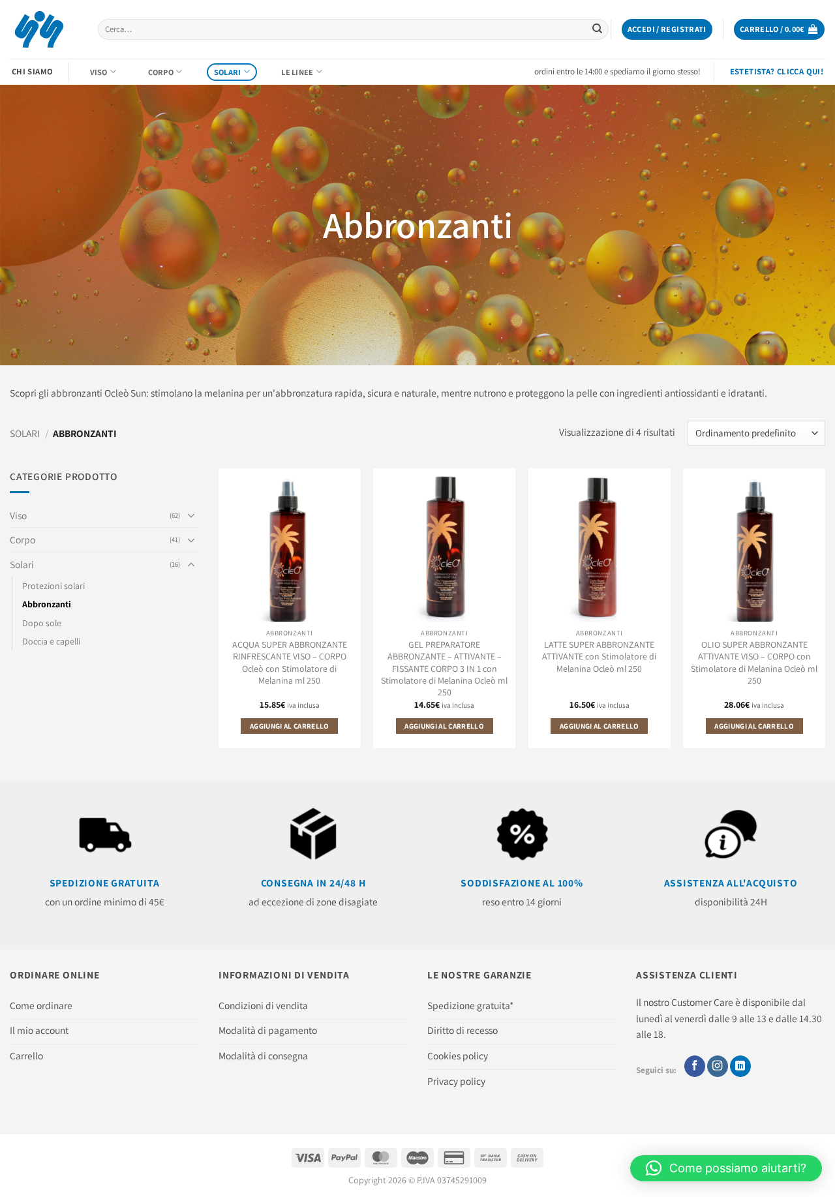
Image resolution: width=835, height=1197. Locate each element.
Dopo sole (41, 622)
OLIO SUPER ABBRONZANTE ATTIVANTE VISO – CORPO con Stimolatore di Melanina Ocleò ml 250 (754, 662)
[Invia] (597, 29)
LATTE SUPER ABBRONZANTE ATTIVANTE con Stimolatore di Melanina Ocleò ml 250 (599, 656)
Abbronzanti (46, 604)
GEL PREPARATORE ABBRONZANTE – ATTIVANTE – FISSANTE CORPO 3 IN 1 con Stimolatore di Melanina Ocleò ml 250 (444, 668)
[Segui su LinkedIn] (740, 1066)
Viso (99, 72)
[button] (667, 29)
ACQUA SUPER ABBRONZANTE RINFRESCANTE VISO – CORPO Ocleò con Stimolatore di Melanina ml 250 (289, 662)
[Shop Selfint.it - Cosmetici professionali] (44, 29)
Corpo (161, 72)
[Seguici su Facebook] (694, 1066)
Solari (227, 72)
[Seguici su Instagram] (717, 1066)
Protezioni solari (53, 586)
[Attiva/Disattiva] (191, 515)
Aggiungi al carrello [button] (289, 726)
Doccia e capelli (51, 641)
